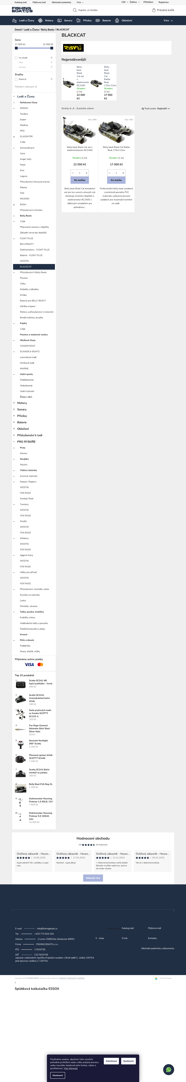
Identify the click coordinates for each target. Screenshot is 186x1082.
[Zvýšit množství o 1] (87, 173)
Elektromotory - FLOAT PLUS (34, 249)
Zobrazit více (93, 878)
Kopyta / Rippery (28, 481)
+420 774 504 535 (44, 933)
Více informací (71, 1068)
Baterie (22, 422)
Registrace (164, 2)
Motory (22, 403)
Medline (24, 125)
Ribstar (23, 187)
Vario (22, 153)
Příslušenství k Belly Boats (33, 272)
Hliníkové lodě (27, 362)
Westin (23, 453)
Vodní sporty (26, 374)
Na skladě (35, 57)
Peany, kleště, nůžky (30, 651)
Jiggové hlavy (26, 555)
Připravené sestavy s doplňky (34, 227)
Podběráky (25, 645)
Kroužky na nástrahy (30, 594)
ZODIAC (24, 108)
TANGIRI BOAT (27, 345)
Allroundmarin (27, 147)
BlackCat (35, 79)
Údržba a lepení (27, 306)
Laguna (23, 176)
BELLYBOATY (27, 244)
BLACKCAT (26, 266)
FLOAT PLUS (26, 238)
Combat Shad (26, 498)
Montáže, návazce (28, 606)
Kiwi (22, 170)
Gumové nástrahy (28, 476)
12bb (22, 142)
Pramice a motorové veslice (34, 334)
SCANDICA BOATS (30, 351)
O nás (124, 938)
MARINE (24, 368)
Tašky (23, 283)
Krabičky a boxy (27, 617)
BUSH (23, 204)
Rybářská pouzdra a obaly (32, 628)
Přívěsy (22, 416)
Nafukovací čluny (28, 102)
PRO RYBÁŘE (26, 442)
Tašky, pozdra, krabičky (32, 611)
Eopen (23, 119)
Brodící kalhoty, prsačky (31, 317)
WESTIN (24, 260)
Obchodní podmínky (61, 2)
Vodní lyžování (27, 391)
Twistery (24, 504)
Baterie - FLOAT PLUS (31, 255)
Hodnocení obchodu (93, 838)
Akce (35, 62)
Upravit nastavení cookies (72, 978)
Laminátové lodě (28, 357)
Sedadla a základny (29, 289)
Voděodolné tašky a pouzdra (34, 623)
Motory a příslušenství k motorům (37, 311)
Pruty (22, 447)
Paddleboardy (27, 379)
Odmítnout (111, 1061)
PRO (22, 130)
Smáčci (23, 521)
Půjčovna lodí (39, 2)
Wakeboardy (26, 385)
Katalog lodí (21, 2)
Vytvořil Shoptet (165, 978)
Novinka (35, 67)
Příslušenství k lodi (29, 435)
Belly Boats (26, 215)
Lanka (23, 600)
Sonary (22, 409)
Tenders (24, 113)
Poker (23, 164)
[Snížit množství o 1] (73, 173)
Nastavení (58, 1075)
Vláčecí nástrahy (28, 470)
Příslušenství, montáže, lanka (34, 589)
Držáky (23, 295)
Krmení (23, 634)
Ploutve (24, 278)
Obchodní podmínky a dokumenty (157, 948)
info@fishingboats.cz (47, 928)
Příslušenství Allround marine (35, 181)
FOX (22, 193)
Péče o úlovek (27, 640)
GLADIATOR (26, 136)
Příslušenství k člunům (31, 210)
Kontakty (152, 938)
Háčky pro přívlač (28, 572)
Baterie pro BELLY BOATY (33, 300)
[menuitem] (26, 20)
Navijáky (24, 459)
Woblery (24, 538)
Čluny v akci (26, 396)
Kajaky (23, 323)
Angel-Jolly (25, 159)
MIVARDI (24, 198)
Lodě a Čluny (26, 96)
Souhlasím (128, 1061)
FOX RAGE (25, 492)
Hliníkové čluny (27, 340)
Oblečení (23, 429)
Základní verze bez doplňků (33, 232)
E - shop (100, 938)
